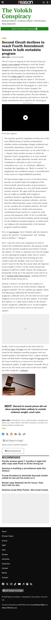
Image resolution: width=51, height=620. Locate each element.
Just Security (14, 232)
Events (4, 540)
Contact (5, 568)
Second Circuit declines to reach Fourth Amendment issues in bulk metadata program (23, 48)
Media (4, 573)
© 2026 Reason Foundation (11, 597)
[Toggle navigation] (2, 2)
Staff (4, 545)
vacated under (18, 276)
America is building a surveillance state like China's (24, 469)
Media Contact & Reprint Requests (14, 445)
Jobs (3, 550)
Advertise (5, 559)
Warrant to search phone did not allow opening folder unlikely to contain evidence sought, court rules (25, 409)
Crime (4, 38)
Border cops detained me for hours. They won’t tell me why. (22, 483)
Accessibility (26, 597)
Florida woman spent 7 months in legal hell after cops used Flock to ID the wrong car (24, 462)
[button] (48, 2)
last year (40, 358)
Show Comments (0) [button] (14, 451)
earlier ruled (17, 76)
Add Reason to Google (14, 440)
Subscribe (6, 563)
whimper (24, 370)
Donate (5, 554)
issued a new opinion (11, 64)
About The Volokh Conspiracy (24, 29)
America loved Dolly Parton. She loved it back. (25, 489)
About (4, 531)
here (13, 349)
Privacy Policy (35, 597)
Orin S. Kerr (6, 57)
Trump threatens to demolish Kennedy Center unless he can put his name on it (25, 476)
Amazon (5, 577)
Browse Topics (7, 536)
